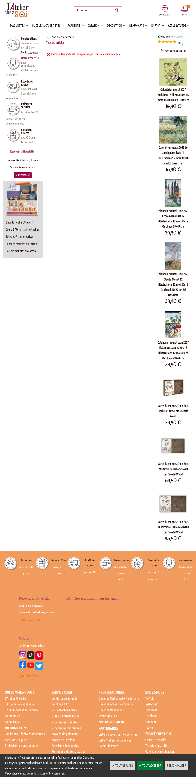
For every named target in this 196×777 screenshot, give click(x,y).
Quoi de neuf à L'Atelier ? (19, 222)
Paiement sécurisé (26, 105)
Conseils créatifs (155, 740)
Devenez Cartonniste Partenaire (119, 698)
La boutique (12, 722)
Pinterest (151, 710)
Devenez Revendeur (111, 710)
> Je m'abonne (29, 619)
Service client (29, 38)
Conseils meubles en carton (21, 244)
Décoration (114, 25)
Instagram (151, 704)
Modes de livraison (63, 740)
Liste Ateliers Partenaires (115, 740)
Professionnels (111, 692)
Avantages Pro (108, 716)
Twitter (150, 728)
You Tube (151, 722)
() (180, 43)
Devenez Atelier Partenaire (116, 704)
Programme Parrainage (66, 728)
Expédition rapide (27, 83)
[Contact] (26, 573)
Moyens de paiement (65, 734)
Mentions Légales (16, 740)
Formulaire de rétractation (69, 751)
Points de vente (108, 746)
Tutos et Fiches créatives (19, 236)
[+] (62, 573)
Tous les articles (55, 42)
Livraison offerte (26, 131)
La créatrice (12, 716)
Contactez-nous (29, 52)
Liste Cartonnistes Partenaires (118, 734)
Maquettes (17, 25)
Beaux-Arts (136, 25)
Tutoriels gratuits (156, 745)
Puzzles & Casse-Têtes (46, 25)
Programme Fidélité (64, 722)
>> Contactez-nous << (65, 710)
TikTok (149, 698)
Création (93, 25)
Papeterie (74, 25)
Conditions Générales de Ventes (25, 734)
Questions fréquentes (65, 745)
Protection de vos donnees (21, 745)
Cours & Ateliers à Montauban (22, 229)
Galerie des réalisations (160, 751)
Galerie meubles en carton (21, 251)
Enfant (156, 25)
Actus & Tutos (177, 25)
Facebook (151, 716)
